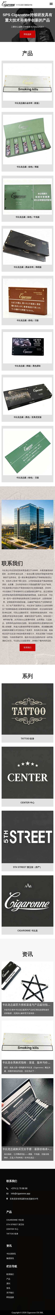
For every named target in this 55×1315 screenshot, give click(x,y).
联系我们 (27, 647)
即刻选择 (27, 34)
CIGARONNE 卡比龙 (15, 1220)
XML (41, 1312)
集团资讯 (10, 1258)
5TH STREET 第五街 (15, 1224)
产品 (8, 1279)
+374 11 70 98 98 (19, 1188)
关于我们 (10, 1293)
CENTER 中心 (12, 1229)
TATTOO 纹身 (12, 1234)
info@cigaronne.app (20, 1193)
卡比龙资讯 (11, 1254)
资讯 (8, 1288)
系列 (8, 1283)
